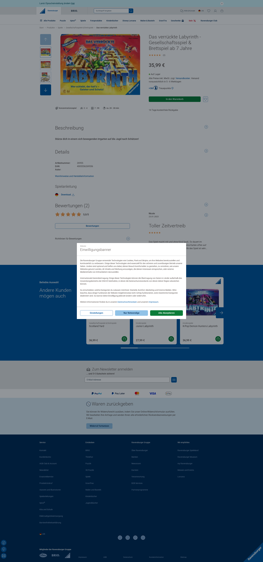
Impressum (153, 302)
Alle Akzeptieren (166, 313)
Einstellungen (96, 313)
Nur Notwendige (131, 313)
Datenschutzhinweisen (127, 302)
